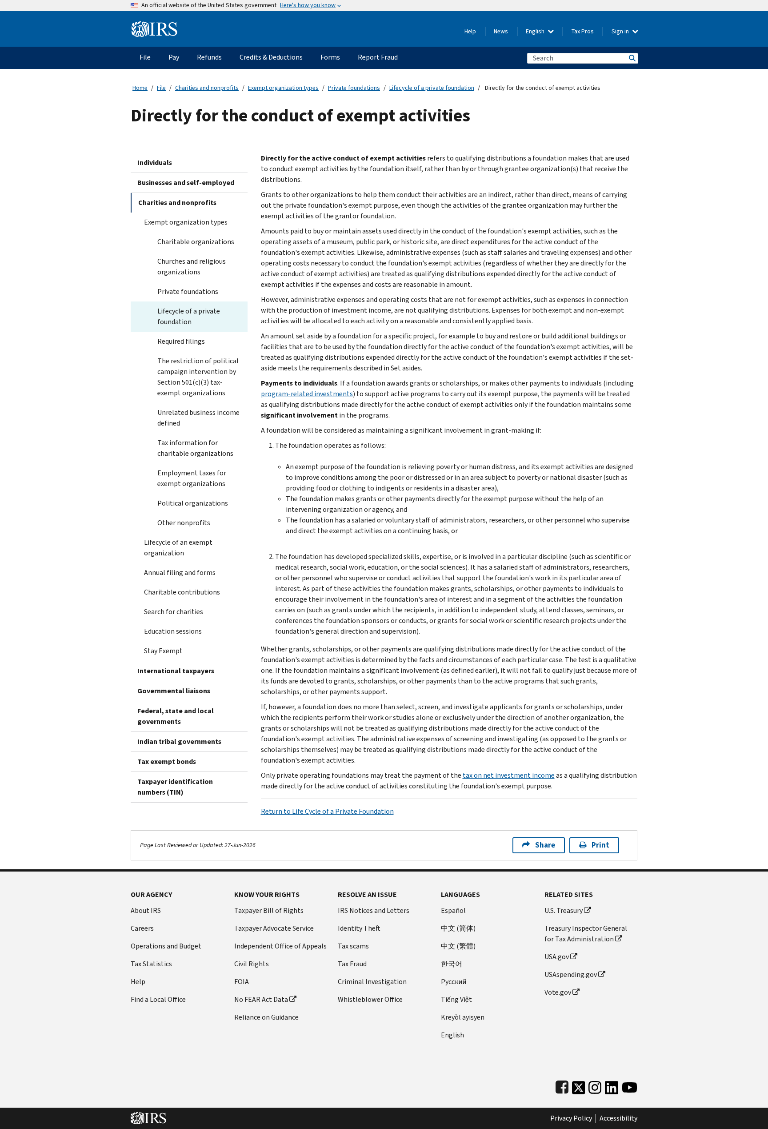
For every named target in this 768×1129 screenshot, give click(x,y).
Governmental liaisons (173, 690)
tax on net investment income (509, 775)
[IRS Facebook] (562, 1086)
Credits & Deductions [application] (271, 57)
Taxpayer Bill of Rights (269, 910)
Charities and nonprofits (207, 88)
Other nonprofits (183, 522)
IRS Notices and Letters (373, 910)
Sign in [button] (621, 31)
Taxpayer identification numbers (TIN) (175, 787)
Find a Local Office (158, 999)
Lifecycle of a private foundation (431, 88)
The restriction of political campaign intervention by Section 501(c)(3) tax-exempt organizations (198, 377)
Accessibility (618, 1118)
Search (631, 58)
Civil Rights (251, 963)
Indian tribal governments (179, 741)
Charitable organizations (195, 241)
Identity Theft (359, 928)
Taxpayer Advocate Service (274, 928)
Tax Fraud (352, 963)
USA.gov (556, 956)
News (501, 31)
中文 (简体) (458, 928)
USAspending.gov (570, 974)
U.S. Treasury (563, 910)
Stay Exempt (163, 650)
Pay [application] (173, 57)
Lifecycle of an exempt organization (178, 548)
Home (140, 88)
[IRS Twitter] (578, 1086)
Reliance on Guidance (266, 1017)
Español (453, 910)
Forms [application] (330, 57)
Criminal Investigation (372, 981)
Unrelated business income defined (198, 418)
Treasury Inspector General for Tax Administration (585, 934)
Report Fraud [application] (378, 57)
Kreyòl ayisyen (462, 1017)
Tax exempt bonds (166, 761)
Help (470, 31)
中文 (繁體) (458, 946)
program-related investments (307, 393)
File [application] (145, 57)
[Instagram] (594, 1086)
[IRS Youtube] (629, 1086)
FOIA (241, 981)
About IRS (146, 910)
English (536, 31)
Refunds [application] (209, 57)
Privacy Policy (571, 1118)
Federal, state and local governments (175, 716)
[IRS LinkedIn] (611, 1086)
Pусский (453, 981)
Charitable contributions (182, 592)
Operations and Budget (166, 946)
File (161, 88)
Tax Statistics (151, 963)
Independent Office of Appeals (280, 946)
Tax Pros (583, 31)
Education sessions (173, 631)
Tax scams (353, 946)
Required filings (181, 341)
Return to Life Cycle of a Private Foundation (327, 811)
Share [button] (545, 845)
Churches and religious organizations (191, 267)
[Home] (154, 25)
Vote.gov (557, 992)
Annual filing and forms (180, 572)
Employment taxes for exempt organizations (191, 478)
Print (600, 845)
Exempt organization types (283, 88)
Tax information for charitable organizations (195, 448)
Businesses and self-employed (185, 182)
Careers (142, 928)
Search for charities (173, 611)
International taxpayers (175, 670)
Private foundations (354, 88)
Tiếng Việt (456, 999)
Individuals (154, 162)
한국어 (451, 963)
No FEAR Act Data (261, 999)
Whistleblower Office (370, 999)
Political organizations (192, 503)
